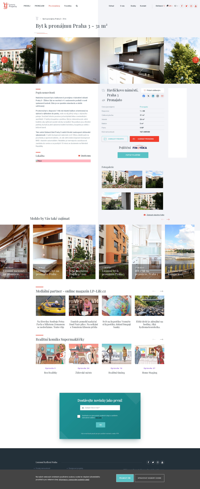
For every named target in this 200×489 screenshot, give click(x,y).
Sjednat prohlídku (146, 139)
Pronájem (39, 6)
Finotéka (68, 6)
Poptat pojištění (133, 155)
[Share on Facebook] (144, 96)
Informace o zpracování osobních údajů (74, 480)
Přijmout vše (125, 478)
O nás (122, 6)
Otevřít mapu (86, 156)
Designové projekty (76, 468)
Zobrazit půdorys (116, 139)
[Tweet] (148, 96)
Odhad (111, 6)
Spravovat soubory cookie (149, 478)
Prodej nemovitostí (43, 468)
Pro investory (54, 6)
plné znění (98, 418)
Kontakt (143, 6)
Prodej (27, 6)
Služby (133, 6)
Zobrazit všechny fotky (155, 215)
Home (38, 18)
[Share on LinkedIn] (153, 96)
